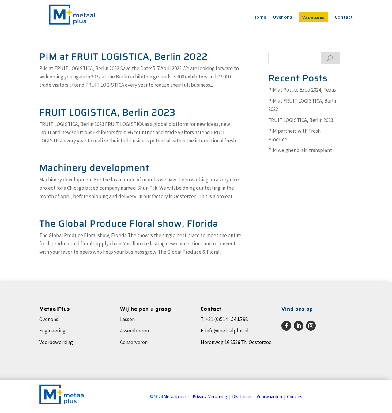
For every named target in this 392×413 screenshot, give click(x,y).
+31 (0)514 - (217, 319)
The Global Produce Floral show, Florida (128, 223)
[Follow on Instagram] (311, 326)
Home (259, 17)
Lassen (127, 319)
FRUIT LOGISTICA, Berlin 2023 (107, 112)
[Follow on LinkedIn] (298, 326)
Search (330, 58)
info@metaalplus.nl (227, 330)
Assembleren (134, 330)
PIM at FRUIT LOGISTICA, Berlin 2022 (123, 56)
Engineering (52, 330)
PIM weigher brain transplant (300, 150)
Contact (344, 17)
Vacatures (313, 17)
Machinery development (94, 168)
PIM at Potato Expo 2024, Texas (302, 89)
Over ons (282, 17)
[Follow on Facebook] (286, 326)
